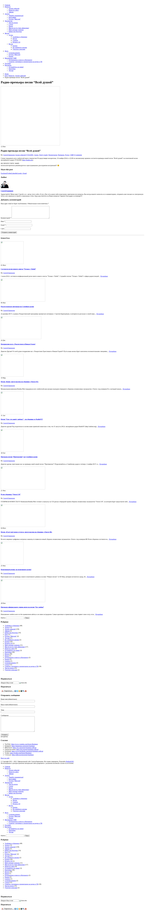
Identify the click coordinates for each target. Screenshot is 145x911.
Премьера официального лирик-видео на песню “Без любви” (22, 607)
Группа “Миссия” (15, 19)
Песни (15, 38)
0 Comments (78, 155)
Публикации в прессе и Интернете (20, 60)
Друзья (11, 70)
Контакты (8, 65)
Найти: (3, 618)
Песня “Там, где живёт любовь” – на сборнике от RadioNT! (22, 419)
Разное (11, 56)
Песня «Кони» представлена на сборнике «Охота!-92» (20, 382)
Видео (11, 44)
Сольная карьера (14, 53)
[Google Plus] (26, 691)
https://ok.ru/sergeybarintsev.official (27, 749)
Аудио (11, 35)
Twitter (9, 173)
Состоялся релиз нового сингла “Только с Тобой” (18, 269)
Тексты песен (13, 23)
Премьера (61, 155)
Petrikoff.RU (69, 761)
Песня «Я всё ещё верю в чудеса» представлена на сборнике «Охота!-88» (26, 532)
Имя (3, 221)
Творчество (8, 21)
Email (25, 173)
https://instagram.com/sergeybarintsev (23, 746)
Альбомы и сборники (20, 37)
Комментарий (6, 218)
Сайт (2, 229)
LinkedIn (14, 173)
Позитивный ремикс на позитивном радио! (16, 569)
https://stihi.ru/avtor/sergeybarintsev (23, 755)
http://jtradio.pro (28, 160)
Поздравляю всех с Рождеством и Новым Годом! (18, 344)
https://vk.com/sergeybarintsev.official (24, 748)
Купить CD (16, 42)
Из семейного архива (20, 47)
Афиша (11, 12)
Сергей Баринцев (9, 155)
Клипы (15, 46)
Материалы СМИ (10, 58)
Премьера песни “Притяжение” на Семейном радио (19, 457)
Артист (7, 14)
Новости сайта (14, 10)
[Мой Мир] (22, 691)
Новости (8, 7)
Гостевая (8, 63)
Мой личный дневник (16, 30)
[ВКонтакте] (15, 691)
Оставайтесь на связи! (16, 67)
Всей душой (43, 155)
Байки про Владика (15, 31)
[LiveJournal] (24, 691)
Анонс (36, 155)
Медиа (7, 33)
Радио (67, 155)
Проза (11, 26)
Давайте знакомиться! (16, 15)
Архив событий (14, 8)
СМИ (72, 155)
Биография (12, 17)
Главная (7, 5)
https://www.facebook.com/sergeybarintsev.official (27, 751)
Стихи (11, 24)
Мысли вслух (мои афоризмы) (19, 28)
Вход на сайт (5, 758)
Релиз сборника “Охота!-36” (11, 494)
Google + (20, 173)
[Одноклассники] (19, 691)
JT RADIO (29, 155)
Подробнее (104, 276)
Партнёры (12, 69)
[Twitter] (17, 691)
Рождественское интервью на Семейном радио (17, 306)
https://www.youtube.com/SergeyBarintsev (24, 744)
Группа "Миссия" (11, 636)
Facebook (4, 173)
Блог (6, 634)
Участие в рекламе (19, 49)
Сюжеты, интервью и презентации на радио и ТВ (25, 62)
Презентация (52, 155)
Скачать (15, 40)
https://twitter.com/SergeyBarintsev (21, 753)
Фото (6, 51)
